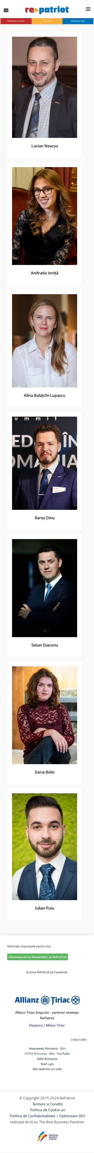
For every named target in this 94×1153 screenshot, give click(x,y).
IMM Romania (47, 1059)
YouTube (63, 1053)
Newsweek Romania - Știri (47, 1048)
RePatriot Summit (16, 20)
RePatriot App (78, 20)
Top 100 (47, 20)
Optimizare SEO (72, 1115)
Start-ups (47, 1064)
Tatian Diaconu (44, 645)
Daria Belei (44, 772)
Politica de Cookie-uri (47, 1109)
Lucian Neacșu (44, 146)
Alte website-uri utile (47, 1069)
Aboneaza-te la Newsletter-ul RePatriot (37, 957)
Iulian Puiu (44, 908)
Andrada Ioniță (44, 273)
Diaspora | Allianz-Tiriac (47, 1025)
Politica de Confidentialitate (32, 1115)
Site (51, 1053)
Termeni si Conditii (47, 1104)
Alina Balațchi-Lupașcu (44, 395)
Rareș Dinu (45, 517)
